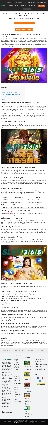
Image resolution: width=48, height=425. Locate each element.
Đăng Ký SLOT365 (18, 2)
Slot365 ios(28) (30, 350)
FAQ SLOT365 (17, 380)
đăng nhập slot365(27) (39, 350)
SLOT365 (9, 2)
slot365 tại (10, 213)
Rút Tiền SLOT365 (13, 5)
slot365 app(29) (22, 350)
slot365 (6, 124)
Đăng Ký (41, 5)
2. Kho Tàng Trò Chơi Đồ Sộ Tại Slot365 (9, 92)
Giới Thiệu (16, 387)
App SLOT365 (23, 5)
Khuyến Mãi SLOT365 (30, 2)
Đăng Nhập (27, 9)
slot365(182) (14, 350)
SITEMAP (31, 420)
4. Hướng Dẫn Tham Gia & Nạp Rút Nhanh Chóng (11, 96)
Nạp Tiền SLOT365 (41, 2)
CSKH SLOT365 (18, 378)
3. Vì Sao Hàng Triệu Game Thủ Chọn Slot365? (11, 94)
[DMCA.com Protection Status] (41, 384)
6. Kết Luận (4, 99)
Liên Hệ (16, 389)
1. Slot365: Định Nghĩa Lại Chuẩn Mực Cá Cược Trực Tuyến (13, 90)
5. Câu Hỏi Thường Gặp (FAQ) (8, 97)
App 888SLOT (32, 5)
